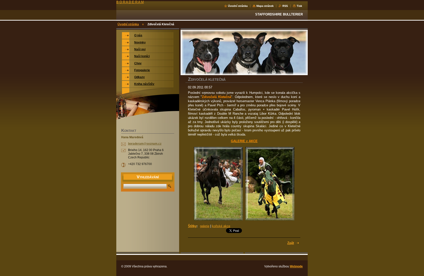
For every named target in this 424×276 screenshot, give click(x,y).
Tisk (299, 5)
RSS (285, 5)
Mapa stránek (265, 5)
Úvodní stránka (238, 5)
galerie (204, 226)
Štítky (192, 226)
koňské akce (221, 226)
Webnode (296, 266)
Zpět (290, 243)
